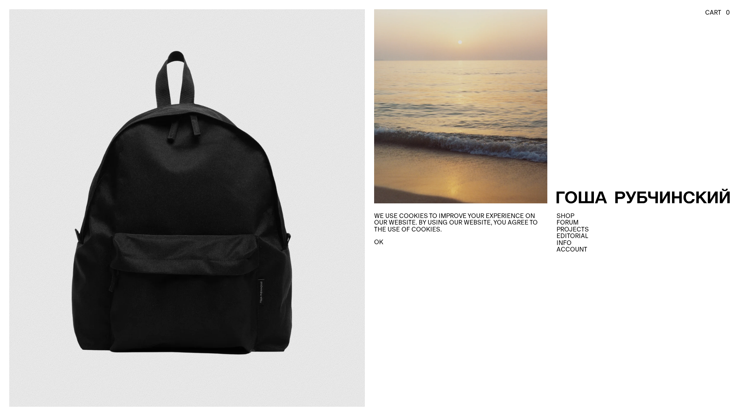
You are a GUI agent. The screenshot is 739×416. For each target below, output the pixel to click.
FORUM (567, 222)
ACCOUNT (572, 249)
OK (378, 242)
